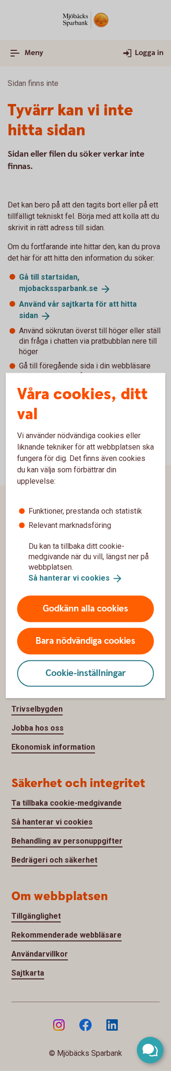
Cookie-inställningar (86, 673)
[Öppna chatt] (150, 1050)
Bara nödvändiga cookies (85, 641)
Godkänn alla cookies (85, 608)
